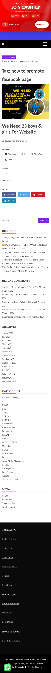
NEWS (5, 450)
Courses (5, 576)
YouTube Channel (10, 479)
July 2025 (6, 370)
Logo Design (7, 622)
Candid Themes (35, 667)
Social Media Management (13, 461)
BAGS (5, 405)
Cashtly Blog (7, 557)
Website (5, 476)
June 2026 (6, 340)
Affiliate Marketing (10, 397)
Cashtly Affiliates (9, 539)
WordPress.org (8, 507)
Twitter (24, 195)
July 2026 (6, 337)
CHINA (5, 416)
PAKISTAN (7, 453)
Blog (4, 409)
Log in (5, 496)
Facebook (9, 195)
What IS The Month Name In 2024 (29, 317)
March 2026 (7, 351)
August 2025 (7, 366)
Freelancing (7, 431)
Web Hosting (7, 472)
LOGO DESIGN (9, 442)
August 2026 (7, 333)
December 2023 (9, 381)
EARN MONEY (9, 427)
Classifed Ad (7, 585)
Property (5, 457)
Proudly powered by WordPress (22, 663)
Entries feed (7, 499)
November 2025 (9, 355)
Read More (6, 180)
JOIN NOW (41, 24)
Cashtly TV (7, 548)
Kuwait (5, 438)
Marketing (6, 446)
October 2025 (8, 359)
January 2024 (8, 378)
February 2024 (8, 374)
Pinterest (39, 195)
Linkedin (10, 201)
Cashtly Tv (7, 412)
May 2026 (6, 344)
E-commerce (7, 424)
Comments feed (9, 503)
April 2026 (6, 348)
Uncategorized (8, 468)
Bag (4, 401)
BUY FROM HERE (11, 641)
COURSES (7, 420)
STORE (5, 465)
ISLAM (5, 435)
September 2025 (9, 363)
